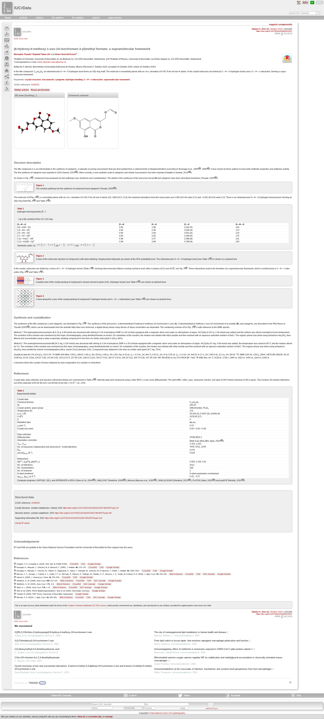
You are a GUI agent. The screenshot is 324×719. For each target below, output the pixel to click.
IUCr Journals (209, 574)
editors (40, 17)
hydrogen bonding (74, 79)
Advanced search (212, 708)
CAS (83, 564)
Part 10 (265, 29)
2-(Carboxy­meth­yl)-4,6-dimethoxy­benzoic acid (37, 649)
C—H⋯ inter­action (93, 79)
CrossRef (74, 564)
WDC (319, 2)
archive (24, 17)
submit (96, 17)
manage (109, 716)
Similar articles (21, 90)
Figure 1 (40, 185)
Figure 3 (40, 279)
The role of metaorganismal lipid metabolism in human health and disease (190, 632)
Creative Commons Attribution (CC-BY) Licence (87, 605)
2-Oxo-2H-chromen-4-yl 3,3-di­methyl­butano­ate (37, 657)
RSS (299, 695)
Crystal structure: (22, 508)
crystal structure (33, 79)
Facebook (235, 695)
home (8, 17)
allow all (81, 716)
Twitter (187, 695)
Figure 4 (40, 296)
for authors (58, 17)
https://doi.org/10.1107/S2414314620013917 (274, 31)
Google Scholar (94, 564)
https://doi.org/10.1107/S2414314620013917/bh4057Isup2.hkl (83, 513)
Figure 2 (40, 256)
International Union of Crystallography (167, 713)
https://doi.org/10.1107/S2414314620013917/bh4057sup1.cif (90, 508)
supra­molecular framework (117, 79)
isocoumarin (48, 79)
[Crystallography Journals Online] (298, 3)
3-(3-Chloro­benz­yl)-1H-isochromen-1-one (34, 640)
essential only (95, 716)
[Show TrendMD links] (290, 682)
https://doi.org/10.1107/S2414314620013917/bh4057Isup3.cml (73, 518)
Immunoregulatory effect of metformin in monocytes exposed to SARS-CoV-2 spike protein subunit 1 (203, 649)
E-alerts (133, 695)
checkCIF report (22, 523)
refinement (57, 380)
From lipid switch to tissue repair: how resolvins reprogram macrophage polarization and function (201, 640)
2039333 (35, 85)
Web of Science (176, 574)
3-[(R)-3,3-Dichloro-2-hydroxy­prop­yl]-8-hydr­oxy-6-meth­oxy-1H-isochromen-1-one (53, 632)
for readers (78, 17)
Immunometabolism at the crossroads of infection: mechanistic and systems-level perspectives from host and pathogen (212, 669)
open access (114, 17)
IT (312, 2)
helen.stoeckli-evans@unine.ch (51, 62)
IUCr (305, 2)
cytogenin (59, 79)
